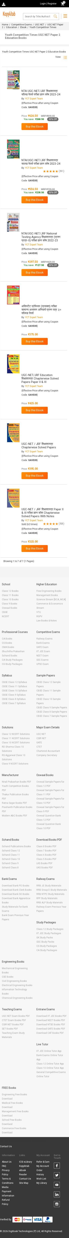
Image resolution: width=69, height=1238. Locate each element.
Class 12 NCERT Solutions (16, 734)
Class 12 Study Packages (49, 929)
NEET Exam (42, 655)
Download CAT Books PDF (50, 1033)
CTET (39, 746)
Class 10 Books (10, 599)
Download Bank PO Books (15, 885)
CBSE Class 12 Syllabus (14, 682)
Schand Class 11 (11, 855)
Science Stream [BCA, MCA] (51, 599)
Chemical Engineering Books (17, 998)
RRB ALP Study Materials (49, 902)
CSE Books (7, 976)
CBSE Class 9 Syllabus (14, 695)
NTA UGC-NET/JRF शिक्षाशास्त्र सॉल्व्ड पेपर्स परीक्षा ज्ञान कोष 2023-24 (40, 92)
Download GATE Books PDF (50, 1028)
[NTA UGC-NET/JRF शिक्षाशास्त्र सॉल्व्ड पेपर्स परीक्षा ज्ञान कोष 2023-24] (13, 79)
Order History (40, 1172)
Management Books (47, 595)
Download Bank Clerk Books (17, 890)
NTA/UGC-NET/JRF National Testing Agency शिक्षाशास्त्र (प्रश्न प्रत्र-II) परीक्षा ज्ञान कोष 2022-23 (40, 237)
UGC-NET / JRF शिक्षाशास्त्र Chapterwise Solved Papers (38, 445)
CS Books (7, 643)
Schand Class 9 (10, 863)
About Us (7, 1161)
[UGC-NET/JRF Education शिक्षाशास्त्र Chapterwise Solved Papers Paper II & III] (13, 363)
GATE (39, 742)
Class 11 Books (10, 595)
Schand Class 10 (11, 859)
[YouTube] (57, 1185)
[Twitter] (57, 1176)
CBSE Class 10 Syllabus (14, 690)
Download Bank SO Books (15, 894)
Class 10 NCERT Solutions (16, 742)
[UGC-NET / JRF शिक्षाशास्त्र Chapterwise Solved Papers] (13, 432)
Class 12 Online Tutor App (50, 1063)
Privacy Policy (6, 1172)
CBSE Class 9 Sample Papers (51, 707)
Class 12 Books (10, 591)
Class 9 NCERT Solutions (15, 763)
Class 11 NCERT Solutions (16, 738)
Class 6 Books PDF (46, 855)
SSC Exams (42, 660)
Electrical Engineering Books (17, 985)
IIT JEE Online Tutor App (48, 1051)
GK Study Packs (44, 937)
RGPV (39, 616)
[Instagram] (57, 1205)
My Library (41, 1183)
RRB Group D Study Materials (51, 890)
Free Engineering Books (49, 591)
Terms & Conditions (7, 1180)
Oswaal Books (9, 608)
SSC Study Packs (45, 941)
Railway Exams (44, 638)
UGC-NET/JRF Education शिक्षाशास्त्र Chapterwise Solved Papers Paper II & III (40, 378)
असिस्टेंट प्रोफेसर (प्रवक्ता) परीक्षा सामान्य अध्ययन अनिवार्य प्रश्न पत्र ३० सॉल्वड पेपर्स (41, 309)
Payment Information (8, 1193)
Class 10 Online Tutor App (50, 1068)
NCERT (5, 616)
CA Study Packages (12, 660)
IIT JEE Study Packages (48, 933)
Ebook (23, 27)
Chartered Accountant (48, 751)
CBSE (5, 612)
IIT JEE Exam (43, 651)
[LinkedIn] (57, 1195)
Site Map (23, 1183)
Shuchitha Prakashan (13, 651)
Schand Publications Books (16, 846)
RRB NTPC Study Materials (50, 894)
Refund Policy (6, 1202)
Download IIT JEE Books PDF (51, 1016)
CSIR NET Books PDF (13, 1024)
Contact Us (6, 1146)
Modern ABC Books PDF (14, 815)
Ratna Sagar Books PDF (14, 803)
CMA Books (8, 647)
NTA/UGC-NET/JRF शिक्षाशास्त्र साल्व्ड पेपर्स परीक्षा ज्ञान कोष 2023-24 (40, 161)
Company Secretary (46, 755)
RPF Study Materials (47, 898)
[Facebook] (57, 1166)
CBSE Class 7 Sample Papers (51, 716)
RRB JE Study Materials (48, 885)
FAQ (4, 1166)
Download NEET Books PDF (50, 1020)
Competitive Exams (21, 24)
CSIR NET (41, 738)
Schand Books (9, 655)
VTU (38, 612)
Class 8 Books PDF (46, 846)
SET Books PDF (10, 1028)
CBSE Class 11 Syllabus (14, 686)
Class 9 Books (9, 603)
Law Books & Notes (46, 620)
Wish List (41, 1178)
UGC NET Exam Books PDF (16, 1016)
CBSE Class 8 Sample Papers (51, 711)
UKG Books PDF (44, 867)
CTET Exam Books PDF (14, 1020)
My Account (42, 1166)
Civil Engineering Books (14, 981)
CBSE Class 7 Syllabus (14, 703)
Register (52, 3)
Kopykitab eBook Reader (24, 1170)
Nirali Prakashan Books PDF (16, 781)
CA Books (7, 638)
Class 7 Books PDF (46, 850)
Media (5, 1187)
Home (5, 24)
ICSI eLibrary (25, 1161)
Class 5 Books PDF (46, 859)
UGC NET (39, 24)
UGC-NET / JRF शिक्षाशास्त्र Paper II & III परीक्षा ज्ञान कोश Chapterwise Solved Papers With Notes (42, 513)
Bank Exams (43, 643)
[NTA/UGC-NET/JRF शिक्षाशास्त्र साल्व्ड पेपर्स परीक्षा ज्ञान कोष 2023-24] (13, 149)
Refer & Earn (42, 1161)
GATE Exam (42, 647)
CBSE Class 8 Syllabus (14, 699)
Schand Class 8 (10, 867)
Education (11, 27)
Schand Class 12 (11, 850)
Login (43, 3)
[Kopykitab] (8, 13)
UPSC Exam (42, 664)
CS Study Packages (12, 664)
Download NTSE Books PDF (50, 1024)
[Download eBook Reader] (4, 4)
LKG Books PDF (44, 863)
